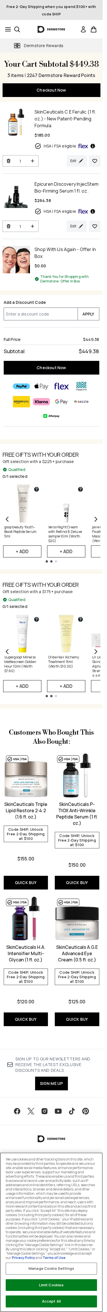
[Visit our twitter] (31, 1111)
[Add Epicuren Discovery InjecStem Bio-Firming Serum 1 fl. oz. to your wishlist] (94, 226)
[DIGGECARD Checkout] (81, 386)
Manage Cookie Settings (51, 1268)
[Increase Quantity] (33, 161)
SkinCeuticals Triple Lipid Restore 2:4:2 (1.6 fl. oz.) (25, 810)
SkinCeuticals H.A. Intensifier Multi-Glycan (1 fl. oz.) (25, 953)
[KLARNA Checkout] (41, 402)
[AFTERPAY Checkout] (51, 416)
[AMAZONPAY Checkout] (21, 402)
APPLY (88, 314)
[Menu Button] (6, 29)
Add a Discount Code (25, 302)
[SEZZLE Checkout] (81, 402)
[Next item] (95, 519)
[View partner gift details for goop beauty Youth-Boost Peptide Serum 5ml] (36, 489)
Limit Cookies (51, 1284)
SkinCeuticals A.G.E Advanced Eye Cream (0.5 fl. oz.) (77, 953)
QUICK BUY (26, 882)
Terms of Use (54, 1257)
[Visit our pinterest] (85, 1111)
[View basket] (93, 29)
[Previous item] (7, 519)
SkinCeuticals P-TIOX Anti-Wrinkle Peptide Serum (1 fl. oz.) (77, 813)
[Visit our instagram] (44, 1111)
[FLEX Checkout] (61, 386)
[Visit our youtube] (58, 1111)
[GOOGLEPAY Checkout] (61, 402)
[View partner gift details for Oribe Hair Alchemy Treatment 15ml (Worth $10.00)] (80, 619)
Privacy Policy (23, 1257)
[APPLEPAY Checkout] (41, 386)
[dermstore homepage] (51, 29)
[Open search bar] (17, 29)
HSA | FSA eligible (60, 146)
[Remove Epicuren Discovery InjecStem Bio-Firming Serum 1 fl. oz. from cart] (8, 226)
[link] (83, 29)
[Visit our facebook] (17, 1111)
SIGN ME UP (51, 1083)
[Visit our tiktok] (72, 1111)
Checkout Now (51, 90)
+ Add (22, 551)
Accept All (51, 1301)
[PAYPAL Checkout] (21, 386)
